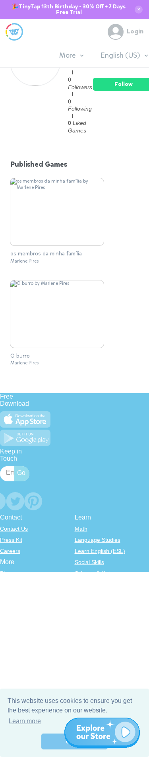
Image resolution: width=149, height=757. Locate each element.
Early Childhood (94, 584)
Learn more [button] (25, 721)
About (7, 584)
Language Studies (97, 540)
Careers (10, 551)
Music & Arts (90, 606)
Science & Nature (96, 573)
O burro (20, 356)
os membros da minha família (46, 253)
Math (81, 528)
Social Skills (89, 562)
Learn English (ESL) (100, 551)
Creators (11, 618)
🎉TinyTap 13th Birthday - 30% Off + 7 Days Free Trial (69, 9)
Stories (83, 595)
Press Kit (11, 540)
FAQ (5, 595)
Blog (5, 573)
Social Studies (92, 618)
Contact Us (14, 528)
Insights (9, 606)
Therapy (85, 629)
